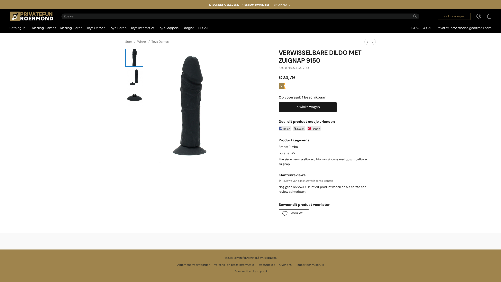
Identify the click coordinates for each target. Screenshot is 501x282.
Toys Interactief (142, 28)
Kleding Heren (71, 28)
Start (128, 42)
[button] (31, 16)
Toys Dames (96, 28)
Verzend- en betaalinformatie (234, 265)
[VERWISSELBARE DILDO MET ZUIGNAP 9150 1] (134, 77)
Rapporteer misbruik (310, 265)
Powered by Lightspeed (250, 271)
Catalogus (17, 28)
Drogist (188, 28)
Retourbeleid (266, 265)
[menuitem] (367, 42)
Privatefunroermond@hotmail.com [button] (464, 28)
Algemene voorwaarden (193, 265)
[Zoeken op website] (415, 16)
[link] (283, 4)
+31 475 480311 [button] (421, 28)
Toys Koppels (168, 28)
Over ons (285, 265)
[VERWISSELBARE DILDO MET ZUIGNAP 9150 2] (134, 97)
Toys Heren (118, 28)
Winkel (142, 42)
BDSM (203, 28)
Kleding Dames (44, 28)
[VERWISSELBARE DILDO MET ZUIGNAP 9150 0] (134, 58)
